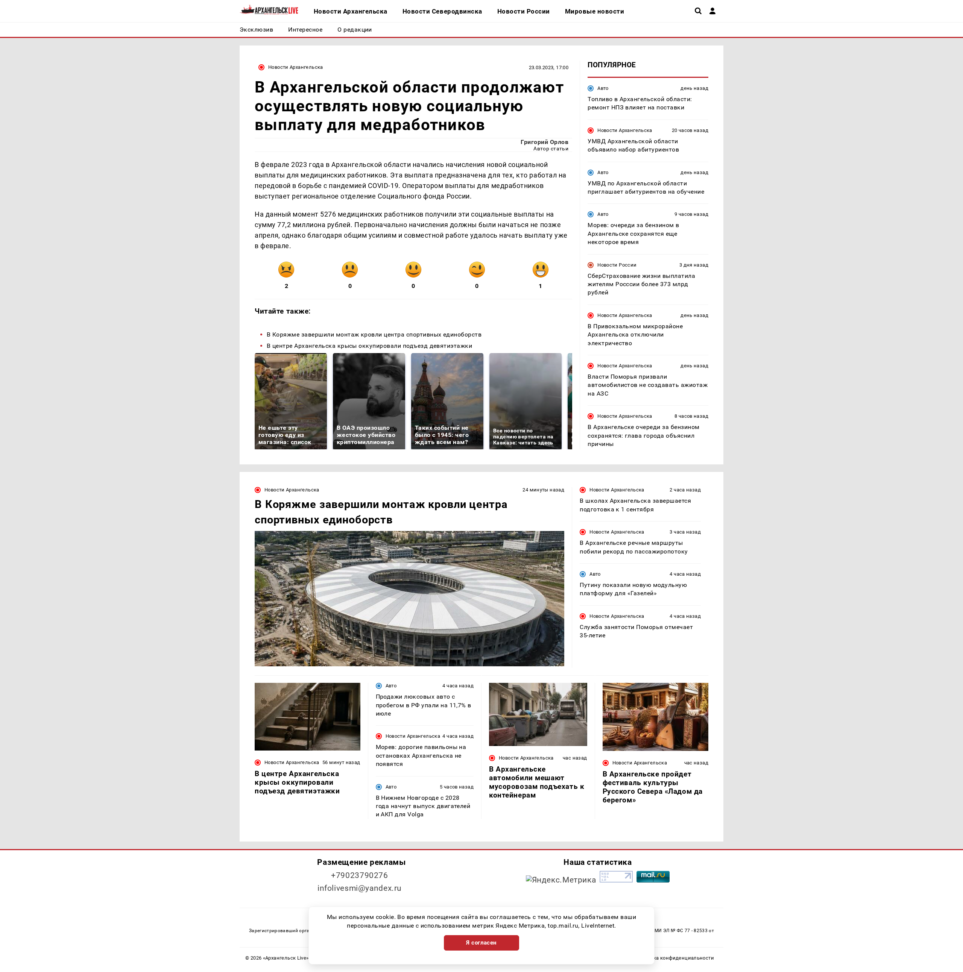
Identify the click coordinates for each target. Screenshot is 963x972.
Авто (603, 88)
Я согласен (481, 942)
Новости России (616, 265)
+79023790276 (359, 875)
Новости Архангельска (295, 67)
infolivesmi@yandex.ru (359, 888)
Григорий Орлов (544, 142)
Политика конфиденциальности (674, 958)
